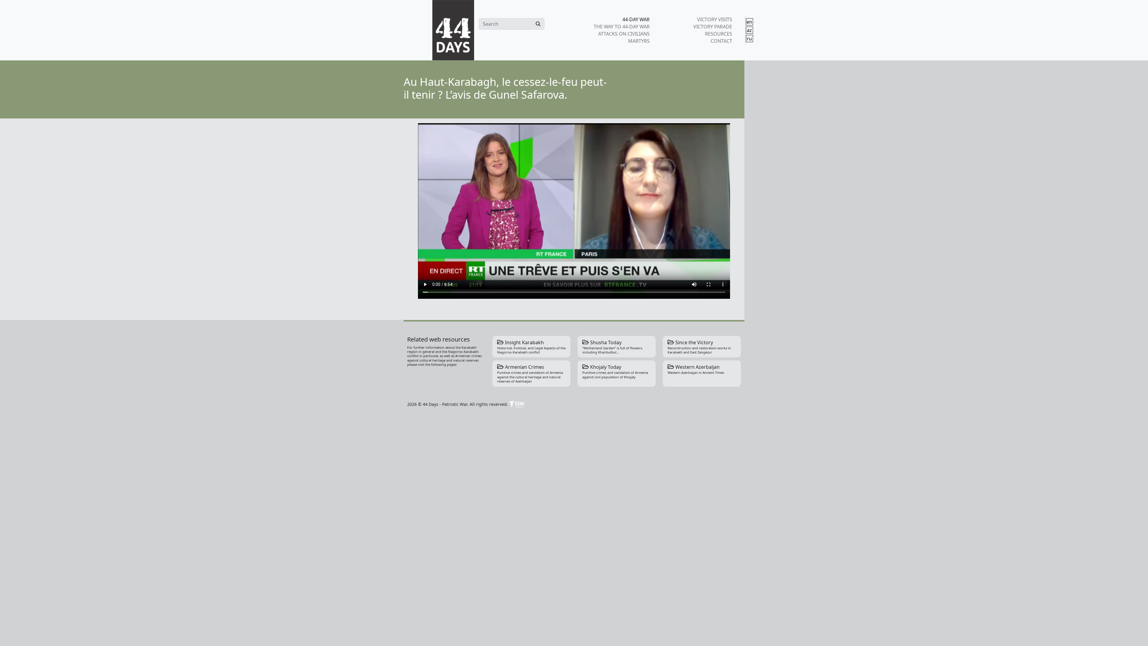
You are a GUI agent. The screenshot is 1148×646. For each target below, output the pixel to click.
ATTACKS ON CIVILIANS (624, 34)
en (749, 22)
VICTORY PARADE (712, 26)
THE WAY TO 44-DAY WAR (622, 26)
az (749, 30)
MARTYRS (639, 41)
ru (749, 38)
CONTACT (721, 41)
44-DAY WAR (636, 19)
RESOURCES (718, 34)
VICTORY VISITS (714, 19)
